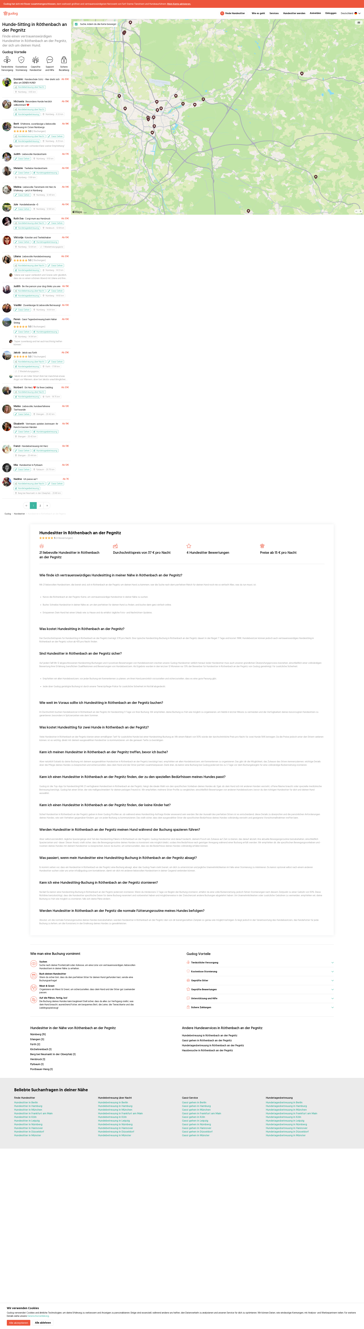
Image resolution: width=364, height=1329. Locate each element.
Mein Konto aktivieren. (179, 3)
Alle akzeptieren (18, 1322)
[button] (260, 962)
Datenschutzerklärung (38, 1315)
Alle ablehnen (43, 1322)
